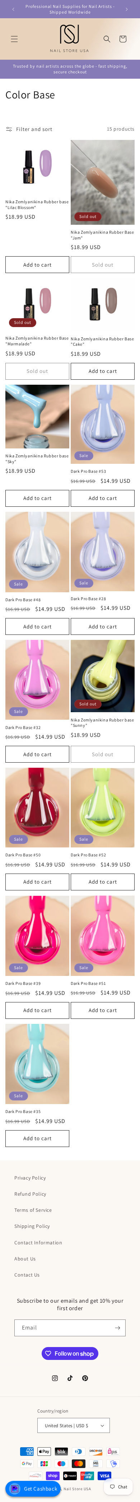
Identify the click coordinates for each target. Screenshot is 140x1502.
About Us (25, 1258)
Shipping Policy (32, 1226)
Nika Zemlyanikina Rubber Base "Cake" (102, 341)
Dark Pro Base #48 (23, 599)
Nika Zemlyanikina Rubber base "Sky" (37, 458)
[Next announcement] (127, 9)
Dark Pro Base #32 (23, 727)
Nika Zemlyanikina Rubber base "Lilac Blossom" (37, 204)
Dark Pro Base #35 (23, 1111)
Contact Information (38, 1242)
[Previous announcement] (13, 9)
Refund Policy (30, 1194)
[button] (14, 39)
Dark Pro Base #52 (88, 854)
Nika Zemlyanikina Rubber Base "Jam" (102, 234)
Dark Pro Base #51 (88, 983)
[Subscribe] (117, 1327)
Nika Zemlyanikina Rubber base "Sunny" (102, 722)
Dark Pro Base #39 (23, 983)
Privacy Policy (30, 1178)
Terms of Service (33, 1210)
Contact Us (27, 1275)
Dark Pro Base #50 (23, 854)
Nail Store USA (77, 1488)
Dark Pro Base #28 (88, 598)
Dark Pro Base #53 (88, 471)
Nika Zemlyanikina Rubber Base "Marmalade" (37, 340)
